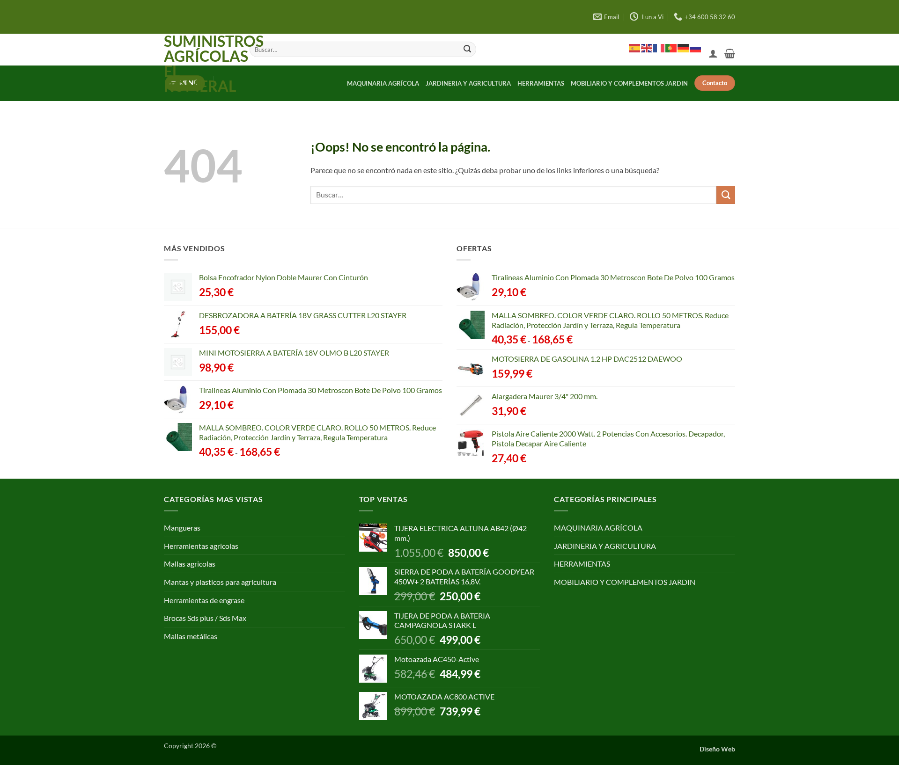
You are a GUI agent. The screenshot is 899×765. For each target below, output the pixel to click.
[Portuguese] (671, 47)
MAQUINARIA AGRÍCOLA (383, 83)
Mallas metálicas (190, 636)
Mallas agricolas (189, 563)
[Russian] (696, 47)
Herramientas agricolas (201, 545)
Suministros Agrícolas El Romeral (200, 64)
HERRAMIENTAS (540, 83)
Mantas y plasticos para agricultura (220, 581)
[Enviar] (467, 50)
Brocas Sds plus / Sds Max (205, 617)
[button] (713, 53)
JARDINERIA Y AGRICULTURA (468, 83)
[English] (647, 47)
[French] (659, 47)
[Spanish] (635, 47)
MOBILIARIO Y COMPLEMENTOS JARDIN (629, 83)
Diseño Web (717, 749)
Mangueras (182, 527)
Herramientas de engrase (204, 600)
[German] (684, 47)
